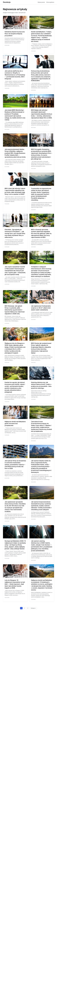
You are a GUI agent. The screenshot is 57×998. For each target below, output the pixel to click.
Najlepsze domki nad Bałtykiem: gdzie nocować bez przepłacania (15, 423)
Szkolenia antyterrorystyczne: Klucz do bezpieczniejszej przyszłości (15, 33)
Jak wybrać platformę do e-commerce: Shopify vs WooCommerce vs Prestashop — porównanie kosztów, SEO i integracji (15, 75)
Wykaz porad (41, 2)
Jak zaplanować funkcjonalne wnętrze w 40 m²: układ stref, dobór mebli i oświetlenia (41, 308)
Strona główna (50, 2)
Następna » (33, 608)
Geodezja (6, 2)
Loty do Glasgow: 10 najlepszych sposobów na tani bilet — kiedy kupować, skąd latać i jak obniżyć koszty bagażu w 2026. (15, 584)
